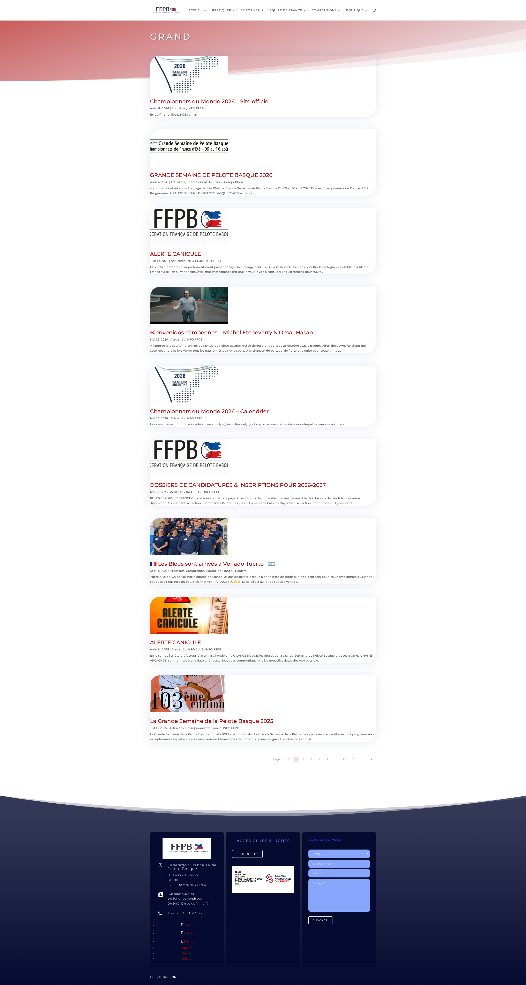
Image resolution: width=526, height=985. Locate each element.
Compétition (233, 182)
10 (344, 759)
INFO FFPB (196, 108)
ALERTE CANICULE (175, 254)
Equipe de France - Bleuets (226, 571)
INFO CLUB (195, 261)
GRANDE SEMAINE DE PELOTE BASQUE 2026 (211, 175)
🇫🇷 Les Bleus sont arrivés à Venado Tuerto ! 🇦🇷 (212, 564)
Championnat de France (205, 182)
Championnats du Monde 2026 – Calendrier (209, 411)
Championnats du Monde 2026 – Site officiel (210, 101)
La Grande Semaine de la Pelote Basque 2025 (211, 721)
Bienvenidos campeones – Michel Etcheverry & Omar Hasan (231, 332)
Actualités (179, 108)
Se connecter (247, 853)
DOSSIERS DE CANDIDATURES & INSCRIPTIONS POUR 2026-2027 (238, 485)
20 (353, 759)
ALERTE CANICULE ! (177, 642)
